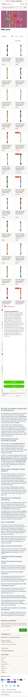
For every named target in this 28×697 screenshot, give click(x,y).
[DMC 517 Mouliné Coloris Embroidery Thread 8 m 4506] (7, 203)
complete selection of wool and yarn (9, 552)
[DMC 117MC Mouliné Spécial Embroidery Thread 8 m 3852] (7, 116)
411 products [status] (18, 40)
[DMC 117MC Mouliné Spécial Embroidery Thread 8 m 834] (7, 95)
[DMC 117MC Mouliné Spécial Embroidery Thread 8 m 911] (21, 272)
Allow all (13, 382)
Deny (14, 386)
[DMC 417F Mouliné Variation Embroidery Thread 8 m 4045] (21, 226)
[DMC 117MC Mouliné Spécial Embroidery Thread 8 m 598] (21, 95)
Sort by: (19, 36)
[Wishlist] (21, 4)
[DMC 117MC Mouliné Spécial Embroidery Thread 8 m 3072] (21, 137)
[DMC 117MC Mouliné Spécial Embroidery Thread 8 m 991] (21, 116)
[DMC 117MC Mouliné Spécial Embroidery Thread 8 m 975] (21, 203)
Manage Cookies (17, 692)
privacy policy (7, 328)
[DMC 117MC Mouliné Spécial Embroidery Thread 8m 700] (7, 226)
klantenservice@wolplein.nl (8, 650)
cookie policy (15, 328)
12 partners (21, 324)
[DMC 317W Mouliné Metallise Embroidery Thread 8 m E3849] (21, 249)
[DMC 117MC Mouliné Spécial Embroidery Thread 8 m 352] (7, 249)
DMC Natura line (6, 507)
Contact (3, 689)
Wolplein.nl (7, 694)
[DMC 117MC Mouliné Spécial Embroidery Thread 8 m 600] (7, 293)
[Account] (23, 4)
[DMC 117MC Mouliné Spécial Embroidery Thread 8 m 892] (21, 293)
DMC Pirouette (6, 512)
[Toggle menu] (2, 4)
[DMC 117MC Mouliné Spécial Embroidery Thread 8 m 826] (21, 182)
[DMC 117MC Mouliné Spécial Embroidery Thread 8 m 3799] (7, 50)
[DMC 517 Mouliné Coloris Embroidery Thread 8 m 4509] (7, 159)
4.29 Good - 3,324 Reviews (16, 1)
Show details (13, 390)
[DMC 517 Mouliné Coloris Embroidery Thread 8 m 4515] (21, 50)
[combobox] (14, 7)
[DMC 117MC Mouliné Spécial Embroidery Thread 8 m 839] (21, 73)
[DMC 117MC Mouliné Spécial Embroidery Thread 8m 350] (7, 137)
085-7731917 (5, 648)
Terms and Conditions (11, 689)
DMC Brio (24, 511)
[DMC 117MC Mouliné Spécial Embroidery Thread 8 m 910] (7, 182)
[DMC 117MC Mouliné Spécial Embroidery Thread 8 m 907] (7, 73)
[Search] (25, 7)
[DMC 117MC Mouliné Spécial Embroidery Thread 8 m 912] (7, 272)
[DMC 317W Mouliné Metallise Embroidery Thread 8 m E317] (21, 159)
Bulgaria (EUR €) (6, 676)
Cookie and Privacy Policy (6, 692)
